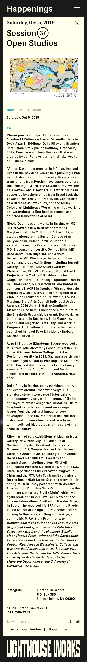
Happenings (58, 629)
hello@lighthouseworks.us (27, 608)
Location (34, 110)
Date (10, 110)
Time (20, 110)
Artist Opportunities (26, 629)
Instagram (14, 590)
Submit (75, 621)
